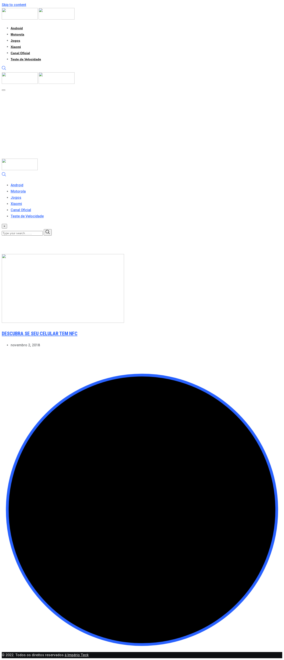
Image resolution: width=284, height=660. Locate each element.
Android (17, 28)
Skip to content (14, 5)
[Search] (4, 69)
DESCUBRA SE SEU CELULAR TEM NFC (39, 334)
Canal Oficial (20, 53)
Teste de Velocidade (26, 59)
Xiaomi (16, 47)
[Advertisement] (142, 125)
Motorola (17, 34)
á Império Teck (77, 655)
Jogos (15, 40)
